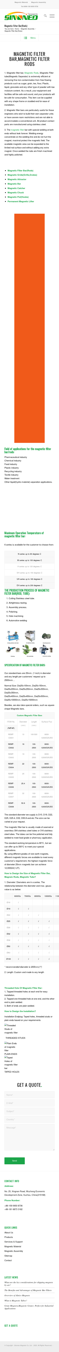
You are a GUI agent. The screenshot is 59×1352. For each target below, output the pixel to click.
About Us (8, 1232)
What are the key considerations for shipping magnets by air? (28, 1283)
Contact (8, 1260)
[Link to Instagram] (48, 1348)
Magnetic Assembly (38, 2)
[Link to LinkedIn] (44, 1348)
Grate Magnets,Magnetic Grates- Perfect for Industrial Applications (28, 1307)
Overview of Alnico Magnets (17, 1295)
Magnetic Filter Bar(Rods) (15, 26)
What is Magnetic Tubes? (15, 1300)
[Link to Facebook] (35, 1348)
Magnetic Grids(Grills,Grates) (22, 174)
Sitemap (8, 1255)
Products (8, 1236)
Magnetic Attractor (17, 179)
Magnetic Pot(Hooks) (18, 196)
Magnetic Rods (31, 72)
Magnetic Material (21, 2)
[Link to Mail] (52, 1348)
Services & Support (13, 1241)
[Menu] (51, 16)
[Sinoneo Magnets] (24, 16)
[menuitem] (21, 2)
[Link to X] (39, 1348)
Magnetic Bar (14, 183)
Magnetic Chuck (16, 192)
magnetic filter (17, 129)
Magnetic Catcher (16, 188)
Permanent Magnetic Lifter (21, 201)
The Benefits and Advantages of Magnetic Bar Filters (28, 1290)
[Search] (44, 16)
